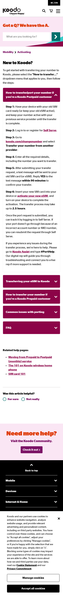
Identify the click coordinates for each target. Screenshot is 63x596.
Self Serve (49, 130)
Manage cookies (33, 577)
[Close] (59, 518)
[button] (54, 3)
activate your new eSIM (32, 196)
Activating (24, 52)
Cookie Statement (26, 565)
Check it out (30, 449)
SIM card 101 (17, 374)
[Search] (44, 11)
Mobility (8, 52)
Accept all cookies (33, 588)
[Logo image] (14, 11)
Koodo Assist (21, 251)
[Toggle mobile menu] (58, 11)
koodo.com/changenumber (24, 141)
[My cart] (51, 11)
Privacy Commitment (19, 569)
